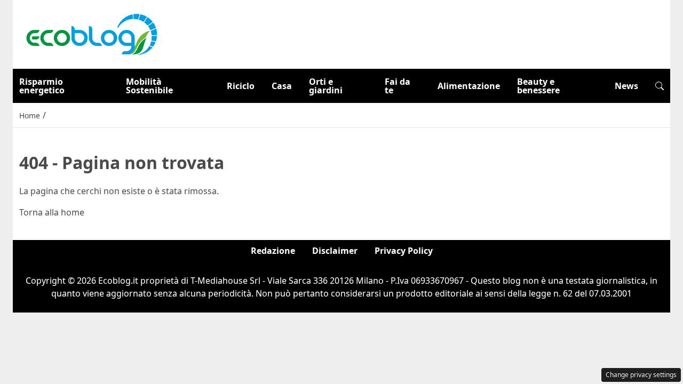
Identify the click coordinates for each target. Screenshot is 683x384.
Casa (282, 86)
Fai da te (397, 86)
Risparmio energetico (42, 86)
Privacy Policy (404, 251)
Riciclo (241, 86)
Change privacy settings (641, 374)
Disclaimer (335, 251)
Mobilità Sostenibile (149, 86)
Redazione (273, 251)
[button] (659, 85)
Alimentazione (469, 86)
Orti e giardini (326, 86)
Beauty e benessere (538, 86)
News (626, 86)
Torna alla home (51, 212)
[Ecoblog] (91, 33)
